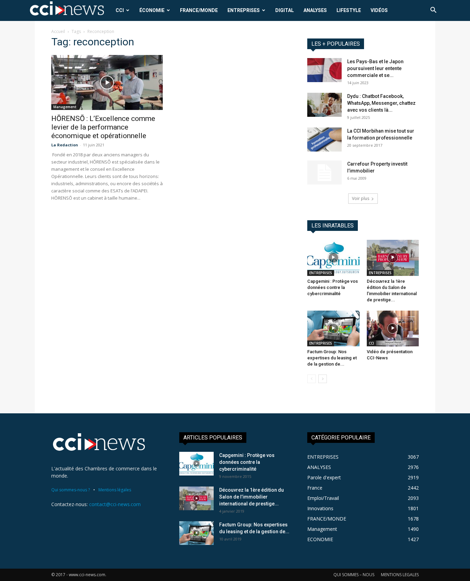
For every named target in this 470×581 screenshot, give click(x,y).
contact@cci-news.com (115, 504)
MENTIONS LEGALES (400, 575)
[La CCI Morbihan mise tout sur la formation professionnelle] (324, 139)
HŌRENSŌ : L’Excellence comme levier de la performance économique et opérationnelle (103, 127)
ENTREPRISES (243, 10)
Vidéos (379, 10)
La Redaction (64, 144)
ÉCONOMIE (151, 10)
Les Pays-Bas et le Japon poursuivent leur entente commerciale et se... (375, 68)
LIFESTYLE (349, 10)
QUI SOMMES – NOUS (353, 575)
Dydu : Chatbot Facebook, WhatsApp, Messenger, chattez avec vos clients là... (381, 103)
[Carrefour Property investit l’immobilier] (324, 172)
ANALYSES (315, 10)
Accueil (58, 31)
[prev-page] (311, 379)
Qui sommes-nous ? (70, 490)
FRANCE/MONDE (199, 10)
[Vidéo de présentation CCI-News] (393, 328)
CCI (120, 10)
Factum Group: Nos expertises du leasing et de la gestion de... (332, 358)
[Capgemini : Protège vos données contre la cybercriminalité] (333, 258)
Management (64, 106)
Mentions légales (114, 490)
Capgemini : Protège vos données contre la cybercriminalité (332, 287)
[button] (433, 11)
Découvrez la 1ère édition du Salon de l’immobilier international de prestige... (251, 496)
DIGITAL (284, 10)
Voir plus (360, 198)
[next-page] (322, 379)
